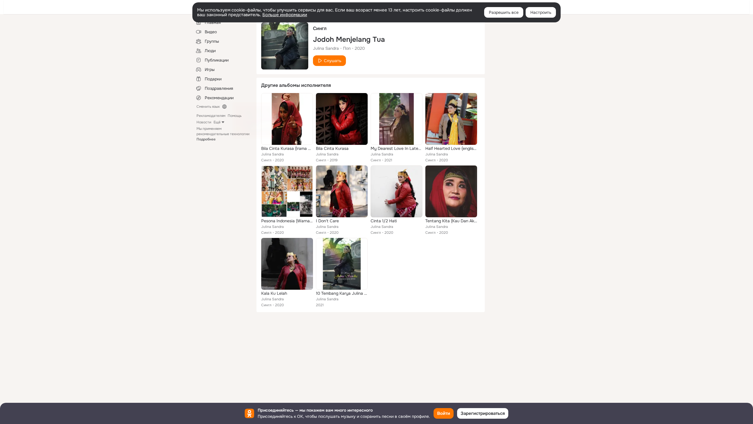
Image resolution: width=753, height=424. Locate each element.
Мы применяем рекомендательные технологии (222, 134)
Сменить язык (208, 106)
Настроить (540, 12)
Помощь (234, 115)
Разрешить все (504, 12)
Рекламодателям (210, 115)
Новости (203, 122)
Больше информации (284, 15)
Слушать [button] (332, 60)
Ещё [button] (217, 122)
